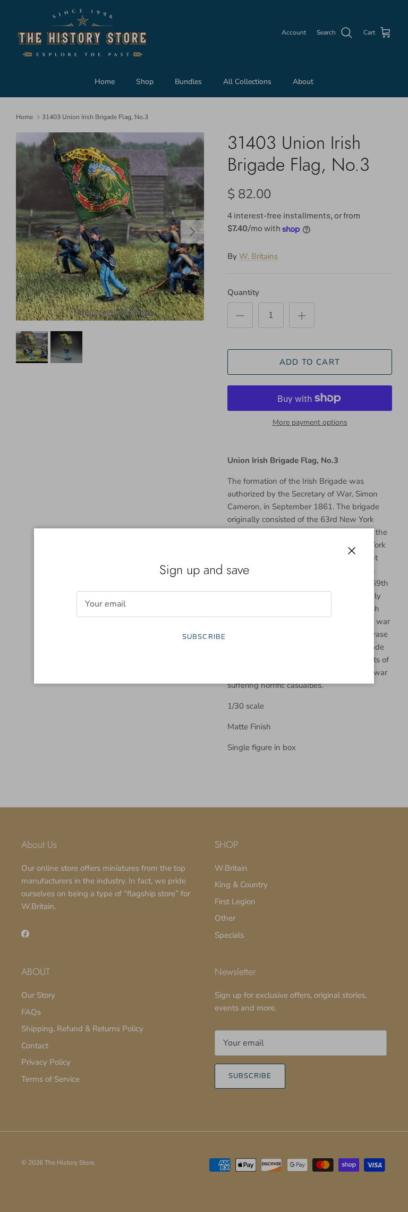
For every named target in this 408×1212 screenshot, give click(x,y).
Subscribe (203, 637)
